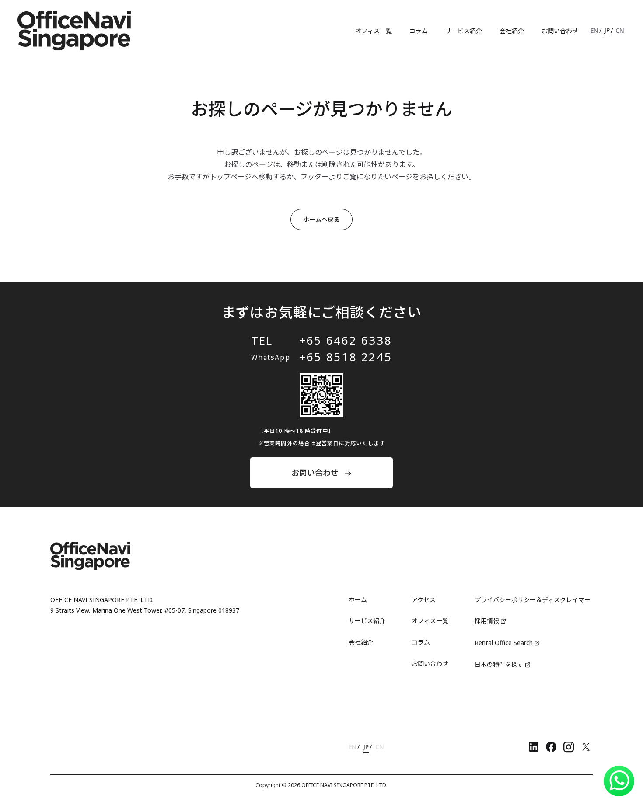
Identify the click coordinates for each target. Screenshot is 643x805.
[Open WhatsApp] (619, 781)
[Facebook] (551, 746)
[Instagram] (568, 746)
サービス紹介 (463, 31)
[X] (586, 746)
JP (607, 30)
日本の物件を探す (499, 664)
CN (619, 30)
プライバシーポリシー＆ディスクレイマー (533, 600)
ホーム (358, 600)
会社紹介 (512, 31)
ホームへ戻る (321, 219)
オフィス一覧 (373, 31)
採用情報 (487, 621)
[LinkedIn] (533, 746)
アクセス (424, 600)
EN (594, 30)
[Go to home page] (74, 30)
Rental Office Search (504, 642)
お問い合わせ (560, 31)
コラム (418, 31)
